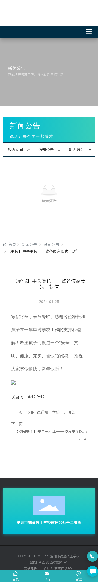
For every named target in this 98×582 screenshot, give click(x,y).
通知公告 (46, 149)
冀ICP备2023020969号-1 (49, 562)
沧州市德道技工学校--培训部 (50, 412)
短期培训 (76, 149)
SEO (68, 568)
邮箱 (47, 579)
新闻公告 (29, 244)
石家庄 (59, 568)
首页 (15, 579)
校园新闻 (15, 149)
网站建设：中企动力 (38, 568)
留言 (79, 579)
